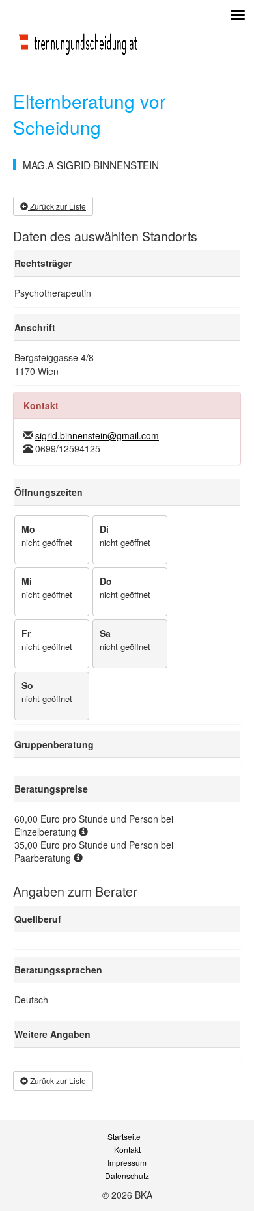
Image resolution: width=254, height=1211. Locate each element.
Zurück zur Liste (57, 205)
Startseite (124, 1136)
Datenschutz (127, 1175)
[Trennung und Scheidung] (78, 41)
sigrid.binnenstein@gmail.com (97, 435)
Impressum (127, 1162)
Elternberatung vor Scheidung (89, 114)
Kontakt (127, 1149)
